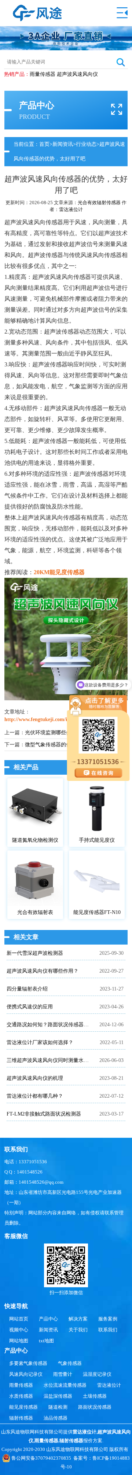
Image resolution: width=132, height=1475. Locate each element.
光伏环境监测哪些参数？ (53, 732)
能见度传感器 (23, 1407)
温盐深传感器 (58, 1396)
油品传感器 (55, 1418)
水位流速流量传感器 (65, 1385)
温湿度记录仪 (97, 1374)
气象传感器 (70, 1363)
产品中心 (48, 1319)
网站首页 (18, 1319)
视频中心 (18, 1329)
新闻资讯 (62, 144)
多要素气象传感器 (28, 1363)
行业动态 (86, 144)
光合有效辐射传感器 (99, 202)
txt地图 (46, 1340)
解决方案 (78, 1319)
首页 (44, 144)
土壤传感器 (95, 1396)
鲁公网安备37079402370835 (41, 1458)
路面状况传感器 (94, 1407)
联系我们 (107, 1329)
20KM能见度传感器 (59, 572)
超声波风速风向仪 (77, 74)
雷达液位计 (71, 209)
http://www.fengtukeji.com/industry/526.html (55, 719)
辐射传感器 (21, 1418)
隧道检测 (57, 1407)
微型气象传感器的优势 (50, 744)
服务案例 (107, 1319)
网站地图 (18, 1340)
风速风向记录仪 (26, 1374)
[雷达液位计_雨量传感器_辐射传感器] (37, 8)
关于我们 (78, 1329)
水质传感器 (21, 1396)
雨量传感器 (42, 74)
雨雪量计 (62, 1374)
